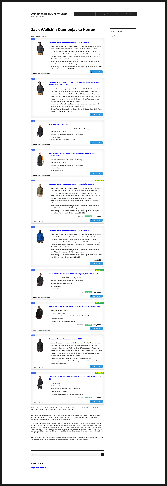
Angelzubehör (107, 14)
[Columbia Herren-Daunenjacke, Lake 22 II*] (40, 345)
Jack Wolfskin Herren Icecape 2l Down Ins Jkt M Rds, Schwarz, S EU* (75, 306)
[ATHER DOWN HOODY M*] (40, 130)
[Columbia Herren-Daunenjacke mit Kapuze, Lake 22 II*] (40, 48)
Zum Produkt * (97, 72)
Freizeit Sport (118, 14)
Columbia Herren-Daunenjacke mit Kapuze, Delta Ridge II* (72, 184)
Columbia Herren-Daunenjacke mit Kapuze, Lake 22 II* (70, 42)
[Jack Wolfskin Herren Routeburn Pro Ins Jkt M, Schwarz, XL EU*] (40, 279)
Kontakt (43, 468)
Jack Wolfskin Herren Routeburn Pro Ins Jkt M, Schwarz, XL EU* (73, 274)
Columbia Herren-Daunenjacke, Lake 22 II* (65, 339)
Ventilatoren (78, 14)
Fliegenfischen (130, 14)
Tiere (97, 14)
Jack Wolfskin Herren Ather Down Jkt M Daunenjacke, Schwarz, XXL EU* (75, 377)
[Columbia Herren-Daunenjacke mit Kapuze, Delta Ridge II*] (40, 190)
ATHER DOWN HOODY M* (58, 125)
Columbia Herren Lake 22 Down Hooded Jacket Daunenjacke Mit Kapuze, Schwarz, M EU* (74, 83)
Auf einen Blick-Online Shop (49, 13)
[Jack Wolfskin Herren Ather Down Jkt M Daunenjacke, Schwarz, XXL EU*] (40, 382)
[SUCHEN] (102, 454)
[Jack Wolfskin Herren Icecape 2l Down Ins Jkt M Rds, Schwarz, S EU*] (40, 312)
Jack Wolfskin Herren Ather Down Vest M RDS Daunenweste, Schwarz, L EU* (72, 154)
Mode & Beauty (88, 14)
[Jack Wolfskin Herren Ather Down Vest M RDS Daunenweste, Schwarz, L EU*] (40, 159)
